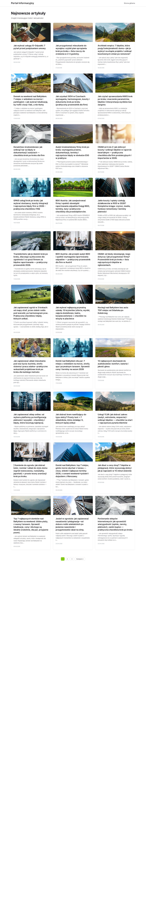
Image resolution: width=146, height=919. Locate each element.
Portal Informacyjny (22, 3)
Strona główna (129, 3)
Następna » (80, 559)
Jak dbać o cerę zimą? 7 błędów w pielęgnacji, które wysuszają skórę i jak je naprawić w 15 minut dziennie (115, 468)
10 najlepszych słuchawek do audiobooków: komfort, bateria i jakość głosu (113, 364)
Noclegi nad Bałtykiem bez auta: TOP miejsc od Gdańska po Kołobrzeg (113, 310)
